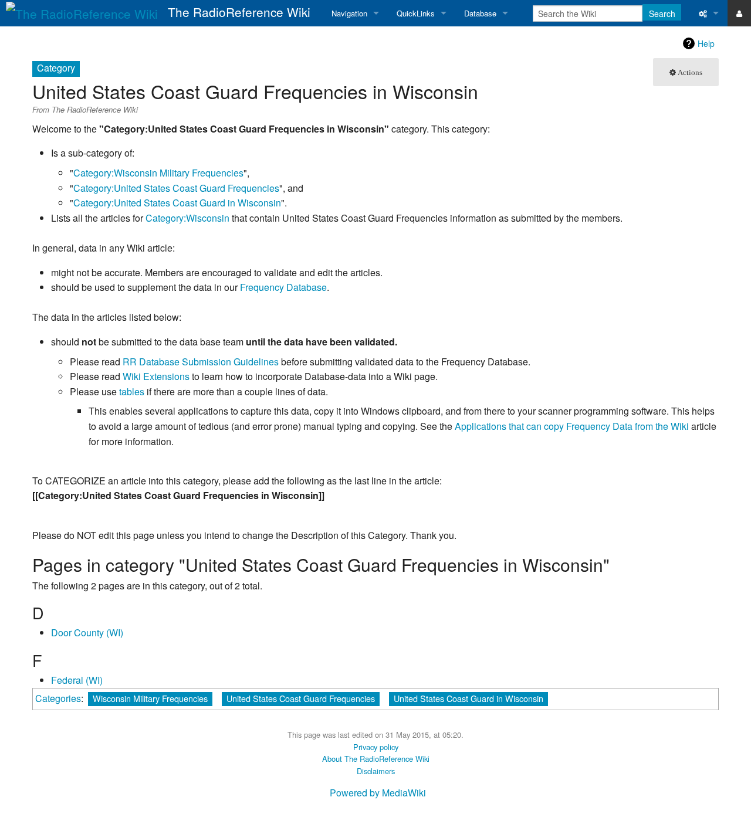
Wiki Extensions (156, 376)
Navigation (349, 13)
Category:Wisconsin (187, 218)
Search (662, 13)
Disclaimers (376, 770)
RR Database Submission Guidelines (201, 361)
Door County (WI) (87, 632)
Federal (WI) (77, 680)
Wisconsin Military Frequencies (150, 698)
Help (706, 43)
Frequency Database (283, 287)
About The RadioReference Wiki (375, 758)
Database (480, 13)
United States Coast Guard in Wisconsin (468, 698)
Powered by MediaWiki (378, 792)
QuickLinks (416, 13)
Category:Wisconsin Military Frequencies (158, 172)
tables (131, 391)
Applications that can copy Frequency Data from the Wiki (572, 426)
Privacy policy (375, 746)
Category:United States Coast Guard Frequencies (176, 188)
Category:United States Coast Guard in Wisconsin (177, 202)
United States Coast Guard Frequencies (300, 698)
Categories (58, 698)
